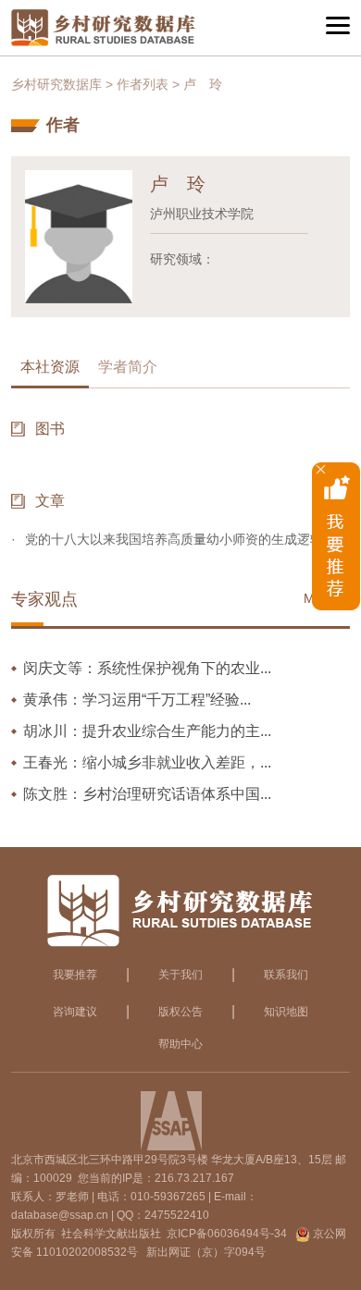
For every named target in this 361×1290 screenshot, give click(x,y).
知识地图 (286, 1011)
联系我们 (286, 974)
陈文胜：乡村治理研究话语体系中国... (147, 794)
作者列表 (142, 84)
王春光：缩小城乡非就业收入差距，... (147, 762)
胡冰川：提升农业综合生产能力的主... (147, 731)
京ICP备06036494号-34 (227, 1233)
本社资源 (50, 367)
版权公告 (180, 1011)
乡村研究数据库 (56, 84)
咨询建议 (75, 1011)
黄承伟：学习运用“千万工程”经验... (137, 699)
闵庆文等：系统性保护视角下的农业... (147, 668)
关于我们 (180, 974)
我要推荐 (75, 974)
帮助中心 (180, 1044)
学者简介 (127, 367)
